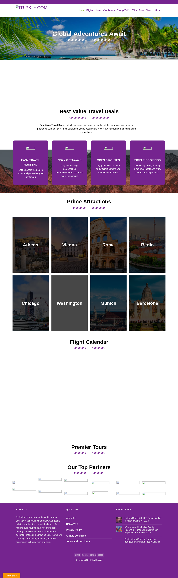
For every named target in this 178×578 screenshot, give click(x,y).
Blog (141, 10)
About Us (71, 518)
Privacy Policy (74, 529)
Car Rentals (109, 10)
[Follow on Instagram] (89, 2)
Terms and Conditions (78, 541)
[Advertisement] (89, 83)
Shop (148, 10)
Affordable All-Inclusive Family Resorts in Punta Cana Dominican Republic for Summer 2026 (141, 530)
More (157, 10)
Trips (134, 10)
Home (81, 10)
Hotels (98, 10)
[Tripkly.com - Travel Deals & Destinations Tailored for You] (33, 10)
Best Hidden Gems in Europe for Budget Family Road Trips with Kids (142, 540)
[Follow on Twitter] (91, 2)
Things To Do (123, 10)
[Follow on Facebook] (86, 2)
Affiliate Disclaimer (76, 535)
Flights (89, 10)
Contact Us (72, 524)
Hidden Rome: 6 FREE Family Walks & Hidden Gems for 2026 (142, 519)
